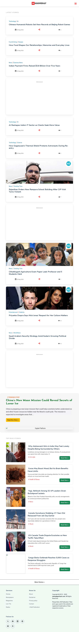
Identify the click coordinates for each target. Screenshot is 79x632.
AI (17, 21)
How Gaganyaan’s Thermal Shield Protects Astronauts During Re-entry (38, 146)
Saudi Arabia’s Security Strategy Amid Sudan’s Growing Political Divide (37, 337)
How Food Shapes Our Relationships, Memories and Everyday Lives (39, 45)
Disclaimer (32, 597)
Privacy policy (33, 600)
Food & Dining (13, 42)
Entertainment (13, 312)
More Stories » (39, 582)
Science (19, 142)
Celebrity (21, 312)
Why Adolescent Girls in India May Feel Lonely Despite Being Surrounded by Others (48, 447)
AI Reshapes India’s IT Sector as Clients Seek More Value (34, 125)
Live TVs (8, 604)
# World (30, 524)
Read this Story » (13, 420)
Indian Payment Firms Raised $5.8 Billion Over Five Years (34, 66)
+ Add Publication (34, 607)
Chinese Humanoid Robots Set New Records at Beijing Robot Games (39, 24)
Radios (8, 607)
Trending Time (17, 186)
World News (17, 333)
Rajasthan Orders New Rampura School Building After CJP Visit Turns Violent (37, 190)
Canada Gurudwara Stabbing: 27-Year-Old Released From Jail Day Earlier (46, 514)
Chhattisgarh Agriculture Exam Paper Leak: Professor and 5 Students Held (35, 272)
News (10, 62)
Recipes (20, 42)
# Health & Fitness (34, 479)
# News (30, 502)
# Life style (31, 457)
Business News (18, 62)
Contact (31, 604)
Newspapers (10, 597)
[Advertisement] (39, 97)
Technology (12, 21)
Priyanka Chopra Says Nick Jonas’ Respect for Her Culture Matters (38, 315)
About (31, 594)
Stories (8, 594)
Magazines (9, 600)
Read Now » (65, 458)
